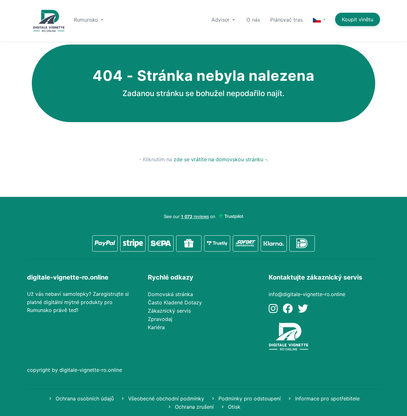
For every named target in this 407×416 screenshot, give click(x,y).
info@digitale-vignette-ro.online (307, 294)
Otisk (233, 407)
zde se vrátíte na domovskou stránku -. (221, 159)
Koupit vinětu (357, 19)
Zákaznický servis (169, 311)
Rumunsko (87, 20)
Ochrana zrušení (193, 407)
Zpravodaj (160, 319)
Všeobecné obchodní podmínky (165, 398)
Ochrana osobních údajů (84, 398)
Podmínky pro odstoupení (249, 398)
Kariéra (156, 327)
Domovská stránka (170, 294)
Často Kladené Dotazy (175, 302)
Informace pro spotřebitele (326, 398)
